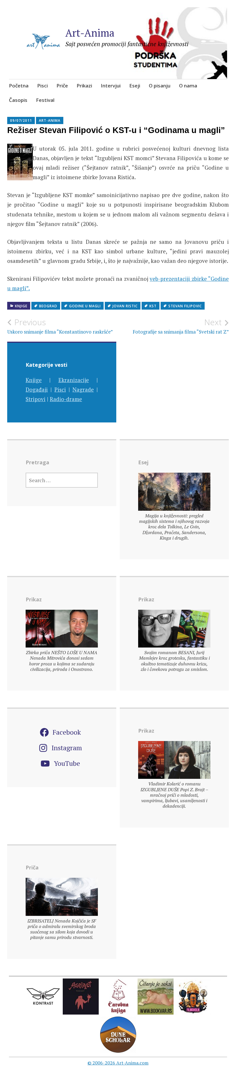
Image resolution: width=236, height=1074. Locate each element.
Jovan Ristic (125, 306)
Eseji (134, 85)
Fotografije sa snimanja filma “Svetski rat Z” (181, 326)
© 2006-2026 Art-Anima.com (118, 1063)
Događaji (37, 389)
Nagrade (83, 389)
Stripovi (35, 399)
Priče (62, 85)
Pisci (42, 85)
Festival (45, 100)
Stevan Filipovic (185, 306)
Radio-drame (66, 399)
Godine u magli (85, 306)
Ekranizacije (73, 379)
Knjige (21, 306)
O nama (188, 85)
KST (153, 306)
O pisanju (159, 85)
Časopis (18, 100)
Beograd (48, 306)
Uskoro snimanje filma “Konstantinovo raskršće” (60, 326)
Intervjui (111, 85)
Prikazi (84, 85)
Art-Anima (90, 33)
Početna (18, 85)
